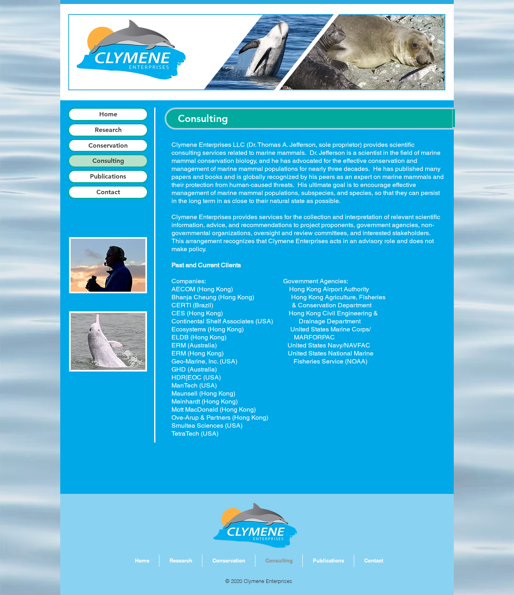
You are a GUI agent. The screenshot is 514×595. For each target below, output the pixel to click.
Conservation (108, 145)
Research (108, 130)
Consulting (108, 160)
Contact (108, 192)
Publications (108, 176)
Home (108, 114)
